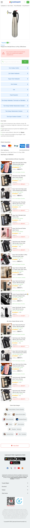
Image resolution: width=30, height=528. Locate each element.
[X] (11, 468)
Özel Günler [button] (5, 493)
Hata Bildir (16, 446)
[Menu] (1, 2)
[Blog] (22, 468)
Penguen (3, 45)
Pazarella (4, 42)
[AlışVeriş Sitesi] (28, 2)
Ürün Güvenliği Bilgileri (24, 150)
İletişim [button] (3, 490)
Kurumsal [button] (4, 486)
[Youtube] (19, 468)
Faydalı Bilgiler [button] (5, 483)
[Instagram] (15, 468)
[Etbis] (11, 501)
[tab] (15, 483)
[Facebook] (8, 468)
